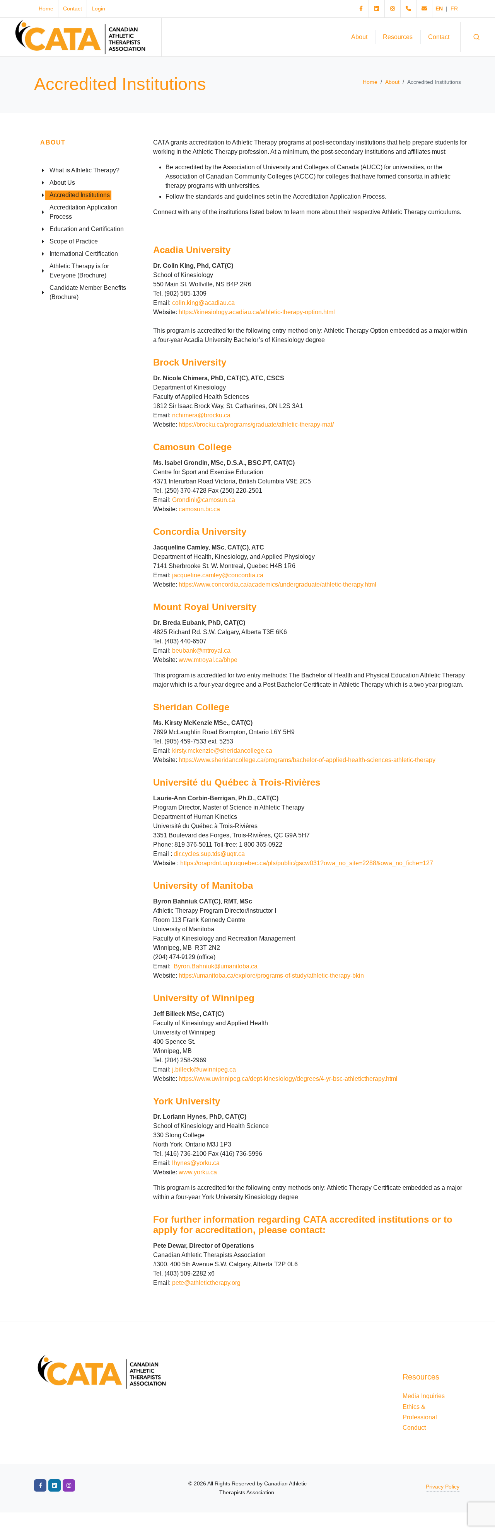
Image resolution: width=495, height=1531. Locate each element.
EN (439, 8)
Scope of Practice (74, 241)
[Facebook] (361, 8)
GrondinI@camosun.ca (203, 500)
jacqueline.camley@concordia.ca (217, 575)
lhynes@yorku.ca (196, 1163)
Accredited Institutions (80, 195)
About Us (62, 182)
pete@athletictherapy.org (206, 1282)
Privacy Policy (442, 1486)
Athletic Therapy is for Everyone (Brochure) (79, 271)
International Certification (84, 253)
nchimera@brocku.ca (201, 415)
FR (454, 8)
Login (98, 8)
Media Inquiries (424, 1396)
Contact (72, 8)
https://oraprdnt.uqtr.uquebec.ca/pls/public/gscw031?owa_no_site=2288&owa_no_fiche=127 (306, 863)
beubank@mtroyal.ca (201, 650)
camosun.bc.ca (199, 509)
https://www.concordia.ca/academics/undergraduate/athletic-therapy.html (278, 584)
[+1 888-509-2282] (408, 8)
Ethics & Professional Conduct (420, 1417)
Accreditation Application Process (84, 212)
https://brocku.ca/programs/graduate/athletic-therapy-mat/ (256, 424)
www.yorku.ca (198, 1172)
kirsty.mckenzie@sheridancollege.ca (222, 750)
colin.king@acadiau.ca (203, 302)
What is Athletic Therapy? (84, 170)
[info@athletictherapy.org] (424, 8)
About (392, 82)
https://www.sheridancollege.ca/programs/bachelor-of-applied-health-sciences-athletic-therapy (307, 760)
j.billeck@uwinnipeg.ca (204, 1069)
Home (46, 8)
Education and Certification (87, 229)
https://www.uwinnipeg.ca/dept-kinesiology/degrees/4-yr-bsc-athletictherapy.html (288, 1078)
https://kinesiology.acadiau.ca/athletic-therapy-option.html (257, 312)
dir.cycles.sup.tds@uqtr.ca (209, 854)
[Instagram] (392, 8)
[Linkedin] (376, 8)
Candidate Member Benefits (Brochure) (88, 292)
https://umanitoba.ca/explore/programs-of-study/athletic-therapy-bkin (271, 975)
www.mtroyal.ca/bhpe (208, 660)
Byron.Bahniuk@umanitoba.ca (216, 966)
